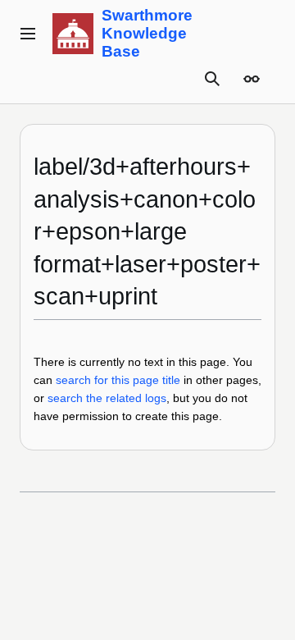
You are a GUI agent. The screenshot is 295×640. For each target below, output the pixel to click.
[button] (28, 34)
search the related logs (107, 398)
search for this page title (118, 379)
